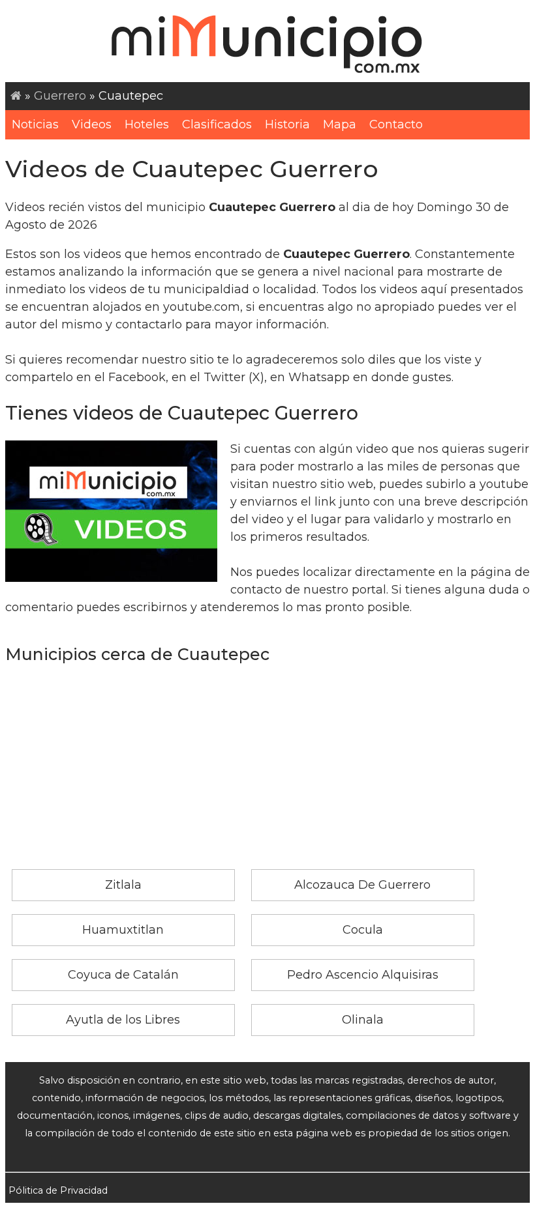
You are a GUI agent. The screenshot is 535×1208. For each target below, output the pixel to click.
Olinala (363, 1020)
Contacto (396, 124)
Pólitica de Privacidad (58, 1190)
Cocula (363, 930)
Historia (287, 124)
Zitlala (123, 885)
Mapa (339, 124)
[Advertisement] (267, 771)
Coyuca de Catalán (123, 975)
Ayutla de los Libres (123, 1020)
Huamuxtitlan (123, 930)
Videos (92, 124)
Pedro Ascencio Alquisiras (362, 975)
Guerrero (60, 96)
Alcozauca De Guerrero (362, 885)
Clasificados (217, 124)
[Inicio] (16, 96)
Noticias (35, 124)
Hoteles (147, 124)
